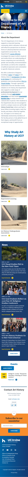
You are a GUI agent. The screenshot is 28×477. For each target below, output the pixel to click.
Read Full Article (6, 278)
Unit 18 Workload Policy (8, 459)
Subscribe (14, 431)
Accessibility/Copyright (8, 457)
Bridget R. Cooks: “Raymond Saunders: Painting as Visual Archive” (17, 375)
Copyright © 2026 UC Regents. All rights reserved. (14, 469)
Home (2, 33)
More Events (7, 368)
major (10, 75)
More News (14, 353)
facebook (3, 450)
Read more (11, 379)
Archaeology (16, 77)
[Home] (11, 440)
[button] (14, 413)
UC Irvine (7, 1)
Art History (5, 11)
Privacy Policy (14, 472)
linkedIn (15, 450)
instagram (11, 450)
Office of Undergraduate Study (10, 453)
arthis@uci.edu (16, 399)
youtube (7, 450)
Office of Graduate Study (8, 455)
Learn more (4, 169)
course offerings (15, 54)
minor (17, 75)
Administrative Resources (8, 461)
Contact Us (5, 463)
